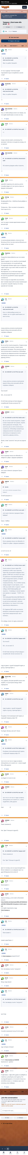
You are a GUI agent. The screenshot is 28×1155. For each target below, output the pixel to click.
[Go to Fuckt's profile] (2, 124)
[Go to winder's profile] (2, 894)
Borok (6, 881)
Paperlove (7, 253)
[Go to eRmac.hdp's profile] (2, 677)
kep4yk (7, 774)
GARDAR (7, 366)
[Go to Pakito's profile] (2, 341)
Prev (5, 45)
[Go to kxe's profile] (3, 31)
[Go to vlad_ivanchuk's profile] (2, 109)
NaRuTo (7, 481)
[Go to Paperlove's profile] (2, 254)
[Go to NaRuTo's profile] (2, 482)
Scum (6, 466)
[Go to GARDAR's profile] (2, 367)
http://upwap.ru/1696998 (12, 1060)
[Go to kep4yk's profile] (2, 774)
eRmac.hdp (8, 676)
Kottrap (7, 197)
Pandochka (8, 83)
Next (23, 45)
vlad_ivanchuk (8, 108)
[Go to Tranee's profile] (2, 452)
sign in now (10, 1101)
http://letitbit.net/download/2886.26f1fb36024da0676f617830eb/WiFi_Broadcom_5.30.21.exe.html (14, 904)
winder (7, 894)
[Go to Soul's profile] (2, 505)
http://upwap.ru (5, 910)
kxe (6, 31)
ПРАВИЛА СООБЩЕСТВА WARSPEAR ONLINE (9, 16)
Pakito (6, 341)
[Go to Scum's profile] (2, 467)
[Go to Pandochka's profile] (2, 84)
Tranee (6, 451)
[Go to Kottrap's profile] (2, 197)
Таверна (14, 31)
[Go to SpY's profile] (2, 560)
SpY (6, 559)
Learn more (3, 2)
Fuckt (6, 123)
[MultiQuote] (2, 79)
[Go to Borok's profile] (2, 881)
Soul (6, 504)
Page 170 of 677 (13, 45)
